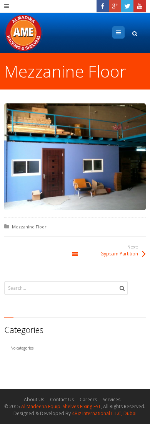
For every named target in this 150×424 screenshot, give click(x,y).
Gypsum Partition (119, 253)
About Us (34, 399)
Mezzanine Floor (29, 227)
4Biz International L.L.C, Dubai (104, 413)
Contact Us (62, 399)
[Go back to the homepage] (23, 33)
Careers (88, 399)
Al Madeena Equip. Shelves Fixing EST (61, 406)
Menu (124, 32)
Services (111, 399)
